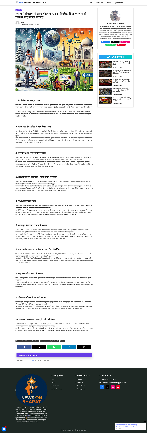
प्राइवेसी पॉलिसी (119, 3)
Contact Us (80, 383)
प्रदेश (109, 3)
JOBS (53, 380)
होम (91, 3)
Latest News (80, 386)
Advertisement (57, 389)
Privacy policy (81, 389)
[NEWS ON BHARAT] (19, 2)
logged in (30, 360)
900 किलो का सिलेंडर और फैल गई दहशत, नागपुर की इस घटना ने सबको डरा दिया (122, 99)
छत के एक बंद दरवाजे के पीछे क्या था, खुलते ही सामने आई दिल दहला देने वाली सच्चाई (122, 72)
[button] (127, 2)
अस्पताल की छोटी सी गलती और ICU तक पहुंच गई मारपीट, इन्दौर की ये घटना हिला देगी (122, 90)
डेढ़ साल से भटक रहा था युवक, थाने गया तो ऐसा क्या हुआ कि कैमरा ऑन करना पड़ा (121, 81)
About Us (79, 380)
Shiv (24, 22)
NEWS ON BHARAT (35, 2)
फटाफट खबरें (99, 3)
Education (55, 386)
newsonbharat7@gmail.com (116, 383)
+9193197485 (111, 380)
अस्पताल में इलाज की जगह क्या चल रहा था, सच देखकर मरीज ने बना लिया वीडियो (122, 63)
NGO (53, 383)
